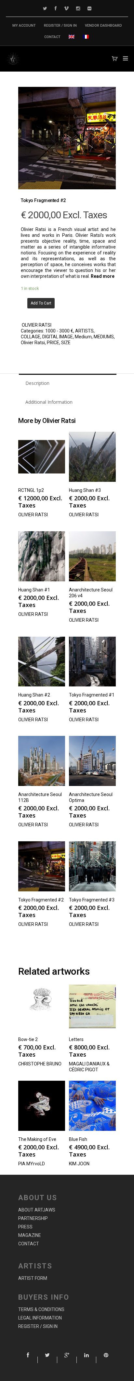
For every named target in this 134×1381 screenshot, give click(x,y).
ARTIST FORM (32, 1278)
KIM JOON (79, 1163)
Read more (102, 276)
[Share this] (28, 1360)
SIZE (66, 342)
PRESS (25, 1226)
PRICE (53, 342)
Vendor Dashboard (103, 25)
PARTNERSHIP (33, 1218)
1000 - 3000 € (59, 330)
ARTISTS (84, 330)
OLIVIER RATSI (36, 325)
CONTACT (52, 37)
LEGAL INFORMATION (40, 1317)
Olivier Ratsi (33, 342)
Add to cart (41, 303)
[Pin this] (106, 1360)
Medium (83, 336)
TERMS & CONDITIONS (41, 1309)
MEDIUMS (104, 336)
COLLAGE (30, 336)
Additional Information (49, 402)
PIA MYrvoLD (31, 1163)
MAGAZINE (29, 1235)
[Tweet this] (47, 1360)
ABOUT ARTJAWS (36, 1209)
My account (24, 25)
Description (37, 383)
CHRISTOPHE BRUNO (39, 1063)
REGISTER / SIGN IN (60, 25)
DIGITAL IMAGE (57, 336)
